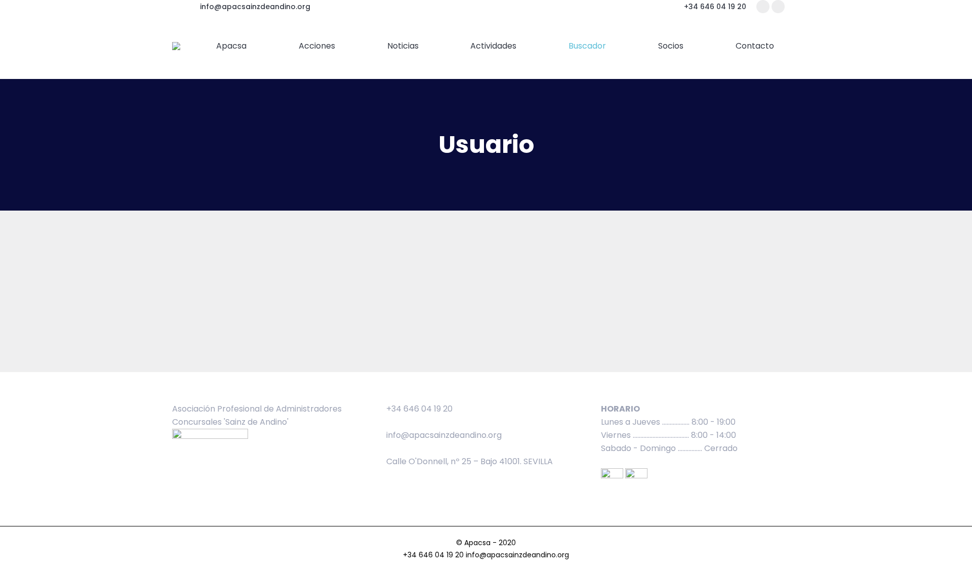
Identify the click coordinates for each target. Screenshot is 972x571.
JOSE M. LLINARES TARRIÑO (385, 254)
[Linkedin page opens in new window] (778, 6)
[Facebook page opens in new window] (763, 6)
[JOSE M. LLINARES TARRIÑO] (240, 234)
